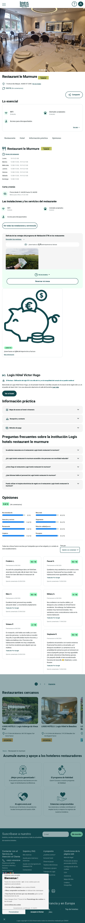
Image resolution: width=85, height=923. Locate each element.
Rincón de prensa (49, 875)
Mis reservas (27, 855)
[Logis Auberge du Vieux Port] (20, 710)
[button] (4, 919)
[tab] (39, 70)
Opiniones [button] (56, 138)
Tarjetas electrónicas (50, 865)
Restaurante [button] (9, 138)
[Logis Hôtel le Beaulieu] (59, 710)
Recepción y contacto (17, 419)
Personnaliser (14, 912)
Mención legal (68, 857)
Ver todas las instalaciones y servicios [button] (20, 225)
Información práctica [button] (38, 138)
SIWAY (66, 921)
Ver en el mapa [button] (36, 84)
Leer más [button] (55, 387)
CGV (65, 872)
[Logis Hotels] (24, 4)
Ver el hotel (9, 393)
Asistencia (67, 876)
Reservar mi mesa (42, 281)
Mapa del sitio (68, 879)
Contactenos (27, 870)
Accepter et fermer (37, 912)
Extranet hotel (48, 858)
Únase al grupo (48, 861)
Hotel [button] (22, 138)
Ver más (75, 127)
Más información (9, 354)
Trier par (63, 546)
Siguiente (49, 684)
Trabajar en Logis (49, 871)
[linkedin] (53, 891)
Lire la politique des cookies (12, 904)
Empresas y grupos (50, 868)
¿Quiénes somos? (49, 855)
